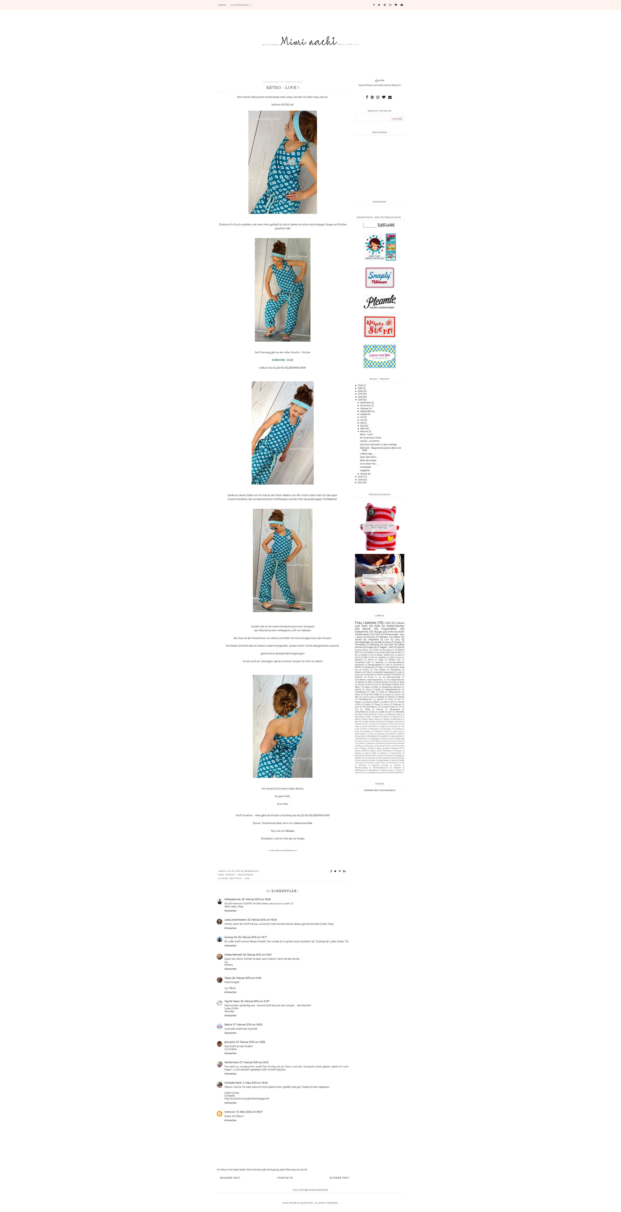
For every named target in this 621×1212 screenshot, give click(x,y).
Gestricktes (373, 639)
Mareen (380, 699)
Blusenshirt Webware (391, 687)
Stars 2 (394, 760)
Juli (362, 417)
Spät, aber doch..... (369, 457)
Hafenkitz (379, 731)
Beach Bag (367, 719)
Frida (364, 729)
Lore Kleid (375, 741)
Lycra (372, 697)
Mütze (364, 748)
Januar (364, 474)
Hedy (372, 692)
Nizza (379, 748)
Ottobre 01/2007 (372, 702)
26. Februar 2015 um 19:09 (262, 919)
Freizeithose (245, 875)
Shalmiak (379, 662)
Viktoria (379, 709)
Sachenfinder (396, 753)
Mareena (359, 660)
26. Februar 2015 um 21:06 (246, 978)
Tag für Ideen (232, 1001)
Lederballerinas (361, 738)
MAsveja (369, 674)
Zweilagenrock (374, 772)
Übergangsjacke (375, 665)
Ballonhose (359, 717)
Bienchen (359, 721)
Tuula (402, 763)
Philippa (398, 751)
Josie (369, 672)
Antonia (371, 637)
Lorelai (391, 657)
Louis (393, 741)
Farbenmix (361, 631)
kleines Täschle (395, 772)
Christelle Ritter (233, 1082)
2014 (360, 476)
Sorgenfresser (383, 760)
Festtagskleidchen (393, 689)
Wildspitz (397, 768)
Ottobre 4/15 (375, 751)
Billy (376, 687)
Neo (399, 699)
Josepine (380, 734)
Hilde (381, 692)
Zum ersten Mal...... (369, 464)
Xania (399, 770)
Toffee (367, 709)
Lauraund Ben (396, 736)
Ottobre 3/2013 (361, 751)
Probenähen (389, 628)
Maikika (401, 743)
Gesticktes (398, 729)
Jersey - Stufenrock (385, 655)
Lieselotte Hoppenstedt (384, 672)
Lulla (399, 672)
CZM (388, 623)
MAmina (371, 743)
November (365, 405)
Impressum (389, 790)
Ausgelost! (365, 470)
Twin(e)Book (368, 652)
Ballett (399, 714)
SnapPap (398, 755)
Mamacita (369, 746)
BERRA (358, 667)
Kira (372, 657)
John (372, 734)
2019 (360, 388)
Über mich (379, 790)
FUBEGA (383, 726)
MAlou (362, 743)
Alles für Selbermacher (243, 871)
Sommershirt (362, 760)
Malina (396, 637)
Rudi (357, 707)
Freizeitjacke (360, 692)
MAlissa (381, 697)
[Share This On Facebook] (331, 871)
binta (384, 772)
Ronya (386, 704)
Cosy (373, 724)
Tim (356, 709)
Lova (400, 741)
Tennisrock (392, 763)
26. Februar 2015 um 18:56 (256, 899)
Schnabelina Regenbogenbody (369, 679)
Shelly (368, 755)
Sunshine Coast (388, 707)
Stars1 (369, 682)
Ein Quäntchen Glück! (370, 438)
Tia (400, 707)
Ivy (372, 655)
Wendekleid (395, 709)
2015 (360, 400)
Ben (399, 652)
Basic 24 (387, 717)
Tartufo (361, 684)
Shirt (375, 755)
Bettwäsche (397, 719)
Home (222, 5)
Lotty (397, 639)
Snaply (369, 647)
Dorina (366, 670)
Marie (370, 660)
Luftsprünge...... (367, 453)
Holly (388, 731)
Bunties (381, 721)
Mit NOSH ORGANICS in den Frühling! (378, 444)
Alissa (360, 714)
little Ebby (400, 712)
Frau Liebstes (227, 875)
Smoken (389, 755)
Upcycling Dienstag (379, 765)
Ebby (357, 726)
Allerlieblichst (370, 714)
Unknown (229, 1111)
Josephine (359, 672)
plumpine (229, 1042)
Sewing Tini (230, 937)
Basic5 (357, 719)
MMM (391, 632)
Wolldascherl (360, 770)
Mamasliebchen (365, 699)
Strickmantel (381, 682)
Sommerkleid (383, 758)
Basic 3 (381, 667)
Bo (356, 655)
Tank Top (369, 763)
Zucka (372, 712)
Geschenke (386, 729)
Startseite (285, 1177)
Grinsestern (366, 731)
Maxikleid (380, 746)
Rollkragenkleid (393, 677)
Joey (399, 655)
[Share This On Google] (345, 871)
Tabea (227, 978)
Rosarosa (397, 704)
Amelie (378, 642)
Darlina (358, 689)
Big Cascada (370, 721)
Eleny (368, 689)
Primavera (360, 644)
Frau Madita (379, 670)
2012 (360, 482)
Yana (357, 772)
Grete (357, 731)
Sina (381, 755)
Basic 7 (358, 687)
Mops (381, 660)
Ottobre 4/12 (394, 660)
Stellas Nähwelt (233, 954)
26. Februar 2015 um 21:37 (255, 1001)
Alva (376, 684)
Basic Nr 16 (397, 717)
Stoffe (402, 760)
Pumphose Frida (362, 662)
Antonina (397, 665)
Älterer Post (339, 1177)
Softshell (358, 758)
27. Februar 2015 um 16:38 (250, 1042)
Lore (366, 741)
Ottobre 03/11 (388, 702)
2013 (360, 479)
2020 (361, 385)
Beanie (378, 719)
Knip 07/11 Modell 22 (373, 694)
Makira (360, 746)
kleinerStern (364, 634)
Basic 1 (369, 717)
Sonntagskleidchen (395, 679)
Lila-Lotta (388, 644)
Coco (366, 724)
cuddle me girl (385, 712)
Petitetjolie (387, 751)
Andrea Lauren (362, 650)
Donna (399, 724)
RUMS (401, 632)
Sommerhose (370, 758)
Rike (374, 753)
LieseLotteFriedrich (235, 919)
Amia (381, 714)
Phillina (358, 753)
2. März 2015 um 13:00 (255, 1082)
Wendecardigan (361, 768)
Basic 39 (397, 684)
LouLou (385, 741)
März (363, 428)
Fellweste (394, 726)
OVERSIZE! (365, 467)
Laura (388, 694)
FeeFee (364, 655)
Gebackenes (374, 729)
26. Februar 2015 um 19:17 (252, 937)
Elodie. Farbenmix (369, 726)
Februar (364, 431)
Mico (389, 746)
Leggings (374, 738)
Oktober (364, 408)
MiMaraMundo (232, 899)
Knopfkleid (372, 736)
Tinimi (378, 634)
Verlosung (374, 644)
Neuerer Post (230, 1177)
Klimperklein (360, 736)
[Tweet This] (336, 871)
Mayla (398, 642)
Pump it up (374, 677)
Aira (369, 684)
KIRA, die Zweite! (368, 460)
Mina (390, 699)
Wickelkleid (360, 712)
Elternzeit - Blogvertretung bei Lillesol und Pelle (380, 449)
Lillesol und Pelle (230, 878)
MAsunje (359, 674)
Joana (388, 642)
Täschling (362, 765)
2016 (360, 397)
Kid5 (400, 734)
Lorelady (381, 657)
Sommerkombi (398, 758)
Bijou (367, 687)
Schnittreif (359, 755)
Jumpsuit (391, 734)
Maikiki (391, 697)
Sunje (393, 682)
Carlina (399, 721)
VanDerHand (231, 1062)
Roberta (384, 753)
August (364, 414)
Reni (367, 753)
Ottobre (358, 702)
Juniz (357, 657)
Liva (246, 878)
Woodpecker (374, 770)
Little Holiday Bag (397, 738)
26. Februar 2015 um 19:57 (257, 954)
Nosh (387, 748)
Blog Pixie (307, 1203)
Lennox (384, 738)
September (366, 411)
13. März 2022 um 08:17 (249, 1111)
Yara (399, 647)
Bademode (370, 667)
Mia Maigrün (388, 650)
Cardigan (390, 721)
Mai (362, 423)
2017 (360, 394)
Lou (399, 657)
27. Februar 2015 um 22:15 (254, 1062)
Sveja (402, 682)
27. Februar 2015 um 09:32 (247, 1024)
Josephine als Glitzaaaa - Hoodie (380, 579)
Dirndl (391, 724)
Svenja (359, 763)
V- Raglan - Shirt (385, 647)
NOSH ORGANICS (393, 674)
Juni (362, 420)
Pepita (367, 704)
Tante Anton (381, 763)
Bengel (387, 719)
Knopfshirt (384, 736)
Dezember (365, 402)
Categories (240, 5)
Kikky (357, 694)
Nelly (372, 748)
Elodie (378, 689)
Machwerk (391, 743)
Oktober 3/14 (397, 748)
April (362, 426)
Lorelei (375, 650)
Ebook (366, 628)
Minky (395, 746)
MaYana (381, 743)
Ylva (363, 772)
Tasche (358, 639)
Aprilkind (390, 714)
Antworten (230, 910)
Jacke (395, 731)
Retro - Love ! (366, 434)
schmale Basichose (385, 652)
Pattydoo (359, 677)
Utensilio (397, 765)
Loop (359, 741)
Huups (378, 631)
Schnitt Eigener (370, 707)
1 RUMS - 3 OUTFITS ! (370, 441)
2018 (360, 391)
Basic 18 (378, 717)
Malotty (401, 697)
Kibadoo (384, 637)
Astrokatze (386, 684)
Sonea (372, 760)
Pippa (377, 704)
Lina (387, 639)
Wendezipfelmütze (380, 768)
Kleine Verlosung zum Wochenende (380, 526)
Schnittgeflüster (362, 642)
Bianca (228, 1024)
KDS (365, 657)
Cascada (358, 724)
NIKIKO (380, 674)
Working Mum (388, 770)
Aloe (387, 665)
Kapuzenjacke (394, 692)
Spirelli (361, 682)
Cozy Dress (381, 724)
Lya (356, 743)
